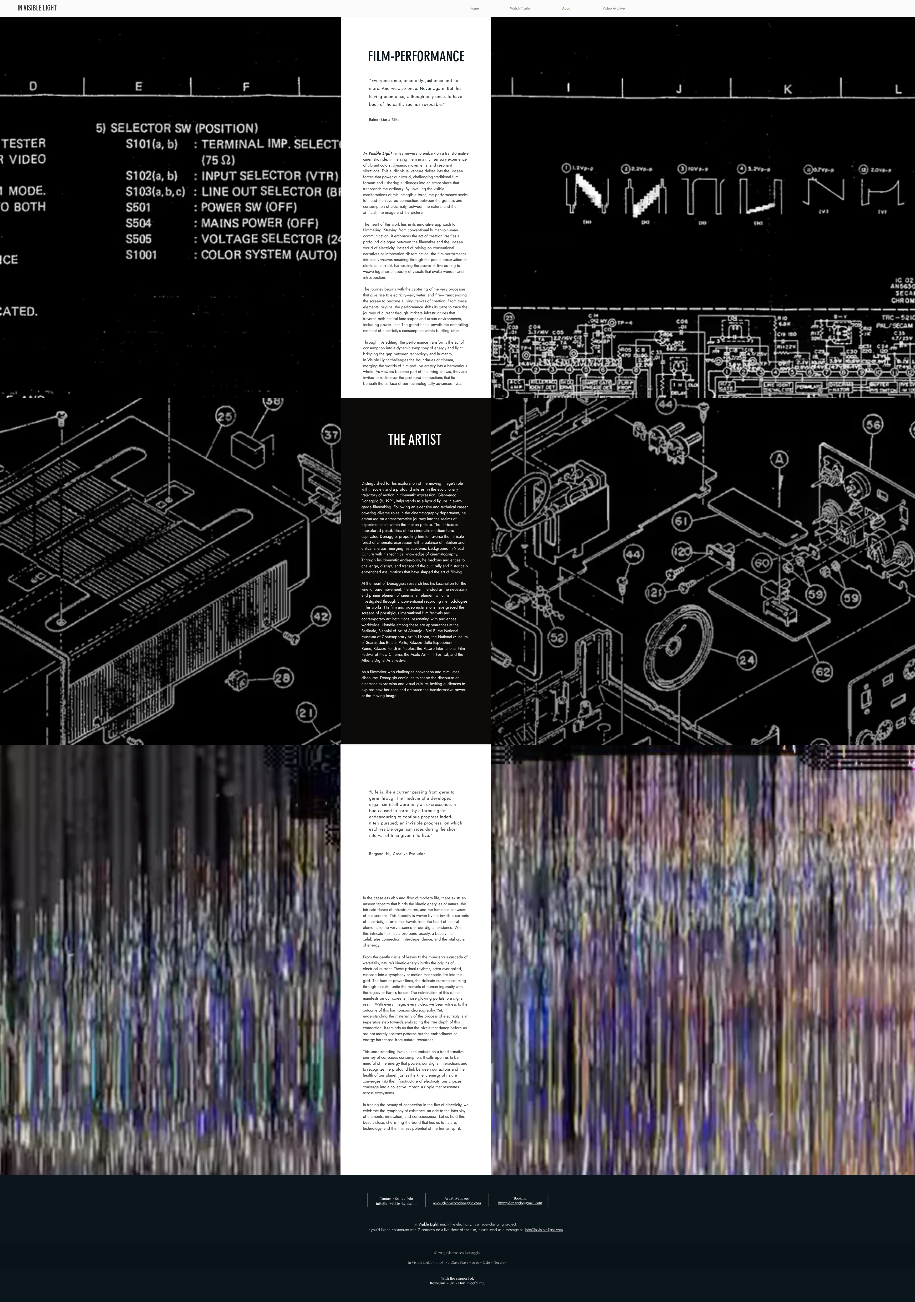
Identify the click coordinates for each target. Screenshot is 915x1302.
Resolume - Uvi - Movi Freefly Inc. (457, 1283)
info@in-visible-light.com (544, 1229)
